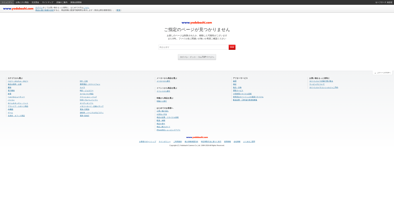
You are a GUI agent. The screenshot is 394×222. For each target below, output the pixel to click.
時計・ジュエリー (86, 90)
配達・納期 (161, 120)
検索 (232, 47)
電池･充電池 (84, 109)
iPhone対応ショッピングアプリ (168, 130)
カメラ (82, 87)
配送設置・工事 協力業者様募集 (245, 100)
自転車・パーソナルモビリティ (92, 112)
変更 (118, 10)
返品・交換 (237, 87)
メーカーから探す (163, 81)
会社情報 (237, 141)
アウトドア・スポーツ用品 (18, 106)
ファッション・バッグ (88, 97)
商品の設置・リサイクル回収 (168, 117)
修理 (234, 81)
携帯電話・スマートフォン (90, 84)
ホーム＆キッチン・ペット (18, 103)
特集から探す (162, 101)
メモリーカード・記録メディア (92, 106)
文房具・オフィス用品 (16, 116)
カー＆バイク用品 (86, 94)
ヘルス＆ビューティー (16, 97)
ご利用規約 (177, 141)
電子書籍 (11, 90)
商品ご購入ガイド (163, 127)
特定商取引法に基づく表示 (211, 141)
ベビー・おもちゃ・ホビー (18, 81)
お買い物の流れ (163, 111)
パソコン (11, 100)
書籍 (9, 87)
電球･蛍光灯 (84, 116)
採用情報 (227, 141)
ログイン (39, 7)
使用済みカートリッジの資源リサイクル (248, 97)
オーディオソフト (86, 103)
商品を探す (161, 124)
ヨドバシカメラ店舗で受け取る (321, 81)
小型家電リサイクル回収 (242, 94)
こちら (86, 7)
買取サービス (238, 90)
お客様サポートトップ (147, 141)
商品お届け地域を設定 (44, 10)
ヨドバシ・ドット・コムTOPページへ (197, 57)
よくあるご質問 (249, 141)
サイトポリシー (165, 141)
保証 (234, 84)
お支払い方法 (162, 114)
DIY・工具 (84, 81)
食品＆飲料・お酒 (14, 84)
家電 (9, 94)
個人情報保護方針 (191, 141)
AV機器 (10, 109)
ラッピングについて (317, 84)
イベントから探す (163, 91)
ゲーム (10, 112)
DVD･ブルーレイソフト (89, 100)
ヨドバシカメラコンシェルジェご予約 (323, 87)
